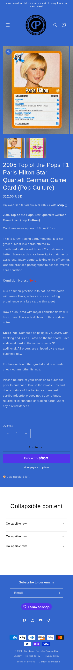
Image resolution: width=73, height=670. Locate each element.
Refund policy (33, 656)
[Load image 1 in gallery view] (14, 148)
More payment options (36, 467)
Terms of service (26, 662)
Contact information (49, 662)
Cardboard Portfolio (34, 651)
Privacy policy (51, 656)
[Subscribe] (59, 593)
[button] (8, 25)
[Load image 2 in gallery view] (36, 148)
